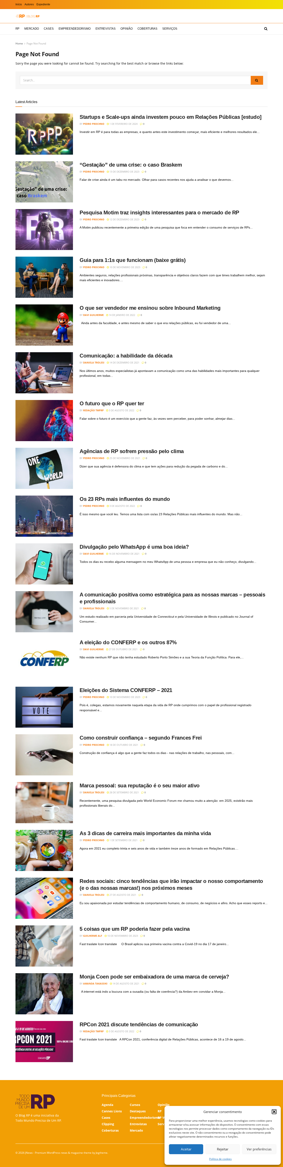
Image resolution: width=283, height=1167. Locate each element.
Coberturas (147, 28)
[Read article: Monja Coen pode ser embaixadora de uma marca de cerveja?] (44, 993)
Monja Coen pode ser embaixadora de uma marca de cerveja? (154, 977)
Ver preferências (259, 1149)
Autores (29, 4)
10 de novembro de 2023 (124, 267)
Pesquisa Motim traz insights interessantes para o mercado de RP (159, 212)
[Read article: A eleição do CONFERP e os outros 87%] (44, 659)
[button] (274, 1111)
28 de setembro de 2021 (124, 792)
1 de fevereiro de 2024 (123, 123)
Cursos (135, 1105)
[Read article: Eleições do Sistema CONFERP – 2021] (44, 707)
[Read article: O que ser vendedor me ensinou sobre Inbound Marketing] (44, 325)
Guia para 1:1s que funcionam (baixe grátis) (132, 260)
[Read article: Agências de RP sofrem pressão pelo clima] (44, 468)
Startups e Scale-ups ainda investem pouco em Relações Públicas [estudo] (171, 117)
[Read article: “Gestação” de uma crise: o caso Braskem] (44, 181)
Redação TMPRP (93, 410)
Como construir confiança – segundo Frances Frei (141, 738)
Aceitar (186, 1149)
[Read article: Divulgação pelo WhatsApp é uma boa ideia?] (44, 563)
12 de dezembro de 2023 (124, 219)
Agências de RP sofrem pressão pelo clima (132, 451)
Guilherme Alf (92, 935)
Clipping (108, 1124)
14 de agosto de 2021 (125, 983)
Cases (49, 28)
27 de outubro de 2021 (123, 649)
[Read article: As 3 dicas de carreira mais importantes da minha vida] (44, 850)
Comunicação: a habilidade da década (126, 356)
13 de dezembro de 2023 (124, 171)
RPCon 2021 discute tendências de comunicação (139, 1024)
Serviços (169, 28)
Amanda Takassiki (95, 983)
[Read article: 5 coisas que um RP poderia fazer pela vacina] (44, 946)
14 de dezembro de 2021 (124, 362)
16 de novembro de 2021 (124, 553)
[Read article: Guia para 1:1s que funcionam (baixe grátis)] (44, 277)
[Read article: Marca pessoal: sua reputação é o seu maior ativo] (44, 802)
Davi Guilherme (93, 315)
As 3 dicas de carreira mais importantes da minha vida (145, 833)
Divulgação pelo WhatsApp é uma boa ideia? (134, 547)
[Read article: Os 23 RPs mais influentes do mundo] (44, 516)
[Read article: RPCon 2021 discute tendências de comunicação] (44, 1041)
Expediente (43, 4)
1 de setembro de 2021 (123, 840)
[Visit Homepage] (27, 16)
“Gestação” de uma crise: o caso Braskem (131, 165)
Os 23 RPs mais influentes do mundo (125, 499)
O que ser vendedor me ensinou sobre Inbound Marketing (150, 308)
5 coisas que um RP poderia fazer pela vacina (135, 929)
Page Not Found (36, 43)
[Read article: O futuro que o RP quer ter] (44, 420)
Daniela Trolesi (93, 362)
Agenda (107, 1105)
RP (17, 28)
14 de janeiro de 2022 (121, 315)
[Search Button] (266, 28)
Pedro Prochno (93, 123)
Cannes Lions (112, 1111)
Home (19, 43)
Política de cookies (220, 1159)
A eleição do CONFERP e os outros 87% (128, 642)
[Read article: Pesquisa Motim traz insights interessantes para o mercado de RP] (44, 229)
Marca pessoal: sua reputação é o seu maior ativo (140, 785)
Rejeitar (222, 1149)
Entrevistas (106, 28)
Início (18, 4)
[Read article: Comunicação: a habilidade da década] (44, 372)
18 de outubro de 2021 (123, 744)
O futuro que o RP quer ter (112, 403)
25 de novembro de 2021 (124, 458)
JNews (29, 1153)
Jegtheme (101, 1153)
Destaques (138, 1111)
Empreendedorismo (75, 28)
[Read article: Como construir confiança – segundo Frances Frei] (44, 754)
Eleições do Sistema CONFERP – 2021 (126, 690)
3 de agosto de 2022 (121, 410)
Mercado (31, 28)
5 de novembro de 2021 (124, 608)
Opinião (126, 28)
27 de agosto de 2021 (122, 894)
